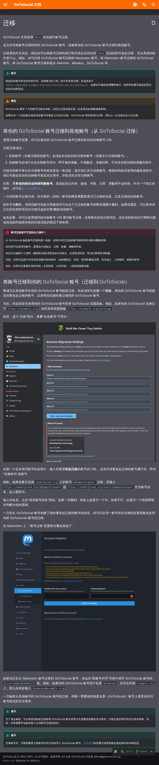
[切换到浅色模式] (135, 4)
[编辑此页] (153, 22)
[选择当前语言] (144, 4)
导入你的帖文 (31, 188)
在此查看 (88, 743)
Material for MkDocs (28, 760)
